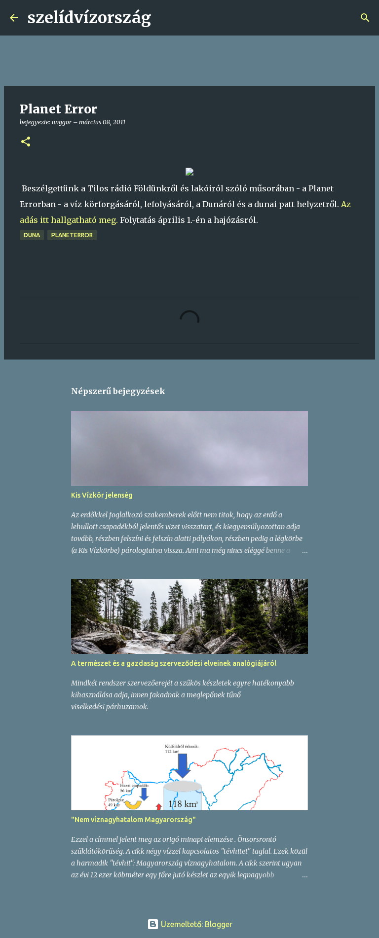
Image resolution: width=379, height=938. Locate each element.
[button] (26, 142)
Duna (32, 235)
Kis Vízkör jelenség (102, 495)
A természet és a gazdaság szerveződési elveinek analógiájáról (173, 663)
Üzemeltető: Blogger (195, 924)
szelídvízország (89, 18)
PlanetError (72, 235)
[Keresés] (165, 18)
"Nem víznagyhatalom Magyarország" (133, 820)
